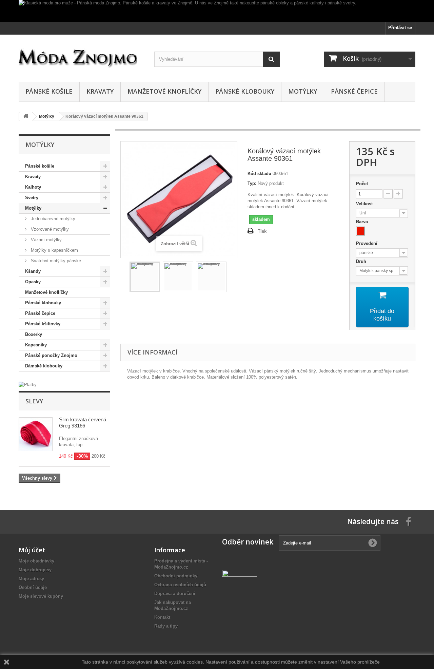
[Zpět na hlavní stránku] (25, 116)
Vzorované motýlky (49, 229)
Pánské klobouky (244, 91)
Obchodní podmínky (175, 575)
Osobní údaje (33, 587)
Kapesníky (36, 344)
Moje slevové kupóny (41, 596)
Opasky (33, 281)
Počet (362, 183)
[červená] (360, 231)
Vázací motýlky (45, 239)
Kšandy (33, 271)
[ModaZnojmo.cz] (81, 56)
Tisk (262, 231)
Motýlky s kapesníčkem (53, 250)
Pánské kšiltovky (42, 323)
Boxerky (33, 334)
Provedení (367, 243)
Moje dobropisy (35, 569)
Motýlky (302, 91)
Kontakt (162, 617)
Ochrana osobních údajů (180, 584)
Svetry (31, 197)
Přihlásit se (400, 27)
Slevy (34, 401)
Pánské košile (49, 91)
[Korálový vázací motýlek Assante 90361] (145, 277)
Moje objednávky (36, 560)
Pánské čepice (354, 91)
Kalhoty (33, 187)
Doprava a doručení (174, 593)
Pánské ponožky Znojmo (51, 355)
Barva (362, 221)
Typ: (252, 183)
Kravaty (100, 91)
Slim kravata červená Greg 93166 (82, 422)
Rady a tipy (166, 626)
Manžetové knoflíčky (164, 91)
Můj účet (32, 550)
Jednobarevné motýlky (52, 218)
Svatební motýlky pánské (55, 260)
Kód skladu (259, 173)
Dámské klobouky (43, 365)
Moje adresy (31, 578)
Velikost (365, 203)
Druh (362, 261)
